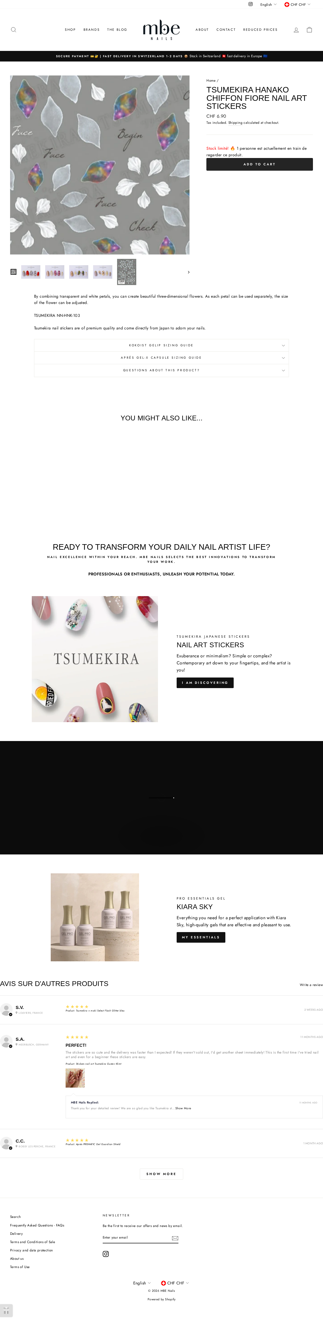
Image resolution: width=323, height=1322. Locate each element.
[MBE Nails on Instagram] (106, 1254)
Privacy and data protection (31, 1250)
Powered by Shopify (161, 1299)
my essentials (201, 937)
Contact (226, 29)
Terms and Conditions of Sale (32, 1241)
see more (161, 841)
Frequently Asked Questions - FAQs (37, 1225)
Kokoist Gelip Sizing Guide (161, 345)
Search (15, 1216)
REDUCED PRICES (260, 29)
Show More (183, 1108)
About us (16, 1258)
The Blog (117, 29)
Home (211, 80)
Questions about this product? (161, 370)
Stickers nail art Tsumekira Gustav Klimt (98, 1064)
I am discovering (205, 682)
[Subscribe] (175, 1238)
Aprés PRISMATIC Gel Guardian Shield (98, 1144)
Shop (70, 29)
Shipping (235, 122)
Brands (92, 29)
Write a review (311, 985)
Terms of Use (20, 1266)
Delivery (16, 1233)
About (202, 29)
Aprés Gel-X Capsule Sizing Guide (161, 357)
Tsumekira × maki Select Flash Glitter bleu (100, 1010)
